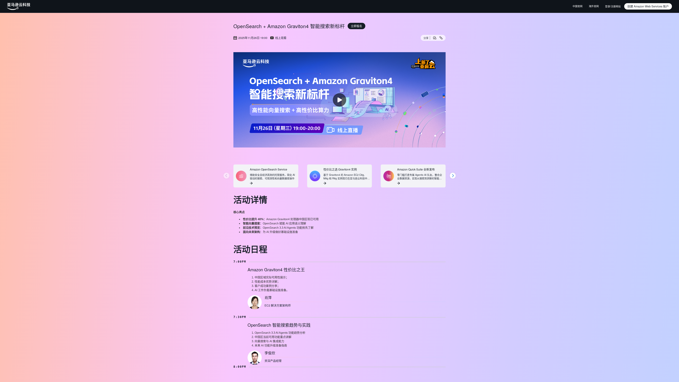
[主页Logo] (18, 6)
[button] (648, 6)
